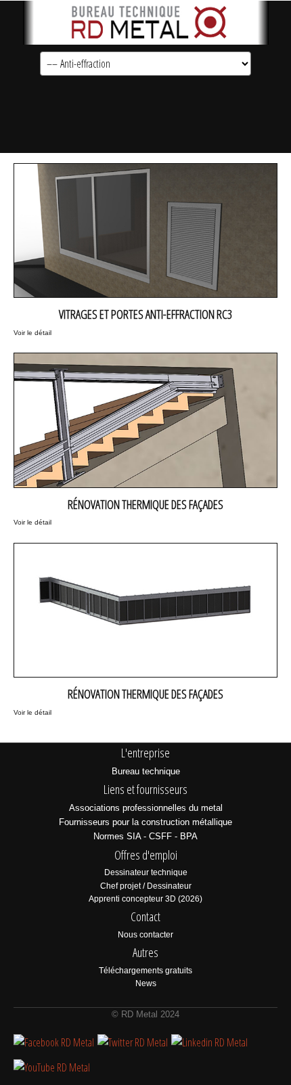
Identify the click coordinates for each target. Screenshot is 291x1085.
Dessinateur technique (145, 872)
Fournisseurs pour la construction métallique (145, 822)
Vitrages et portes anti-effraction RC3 (145, 314)
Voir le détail (32, 332)
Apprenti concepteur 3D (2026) (145, 899)
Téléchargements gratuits (145, 970)
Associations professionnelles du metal (146, 808)
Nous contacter (145, 934)
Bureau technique (146, 771)
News (145, 983)
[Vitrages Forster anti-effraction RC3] (145, 216)
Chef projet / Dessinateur (146, 886)
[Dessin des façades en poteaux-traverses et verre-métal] (145, 596)
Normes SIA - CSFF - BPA (145, 836)
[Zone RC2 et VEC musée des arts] (145, 405)
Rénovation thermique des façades (145, 504)
